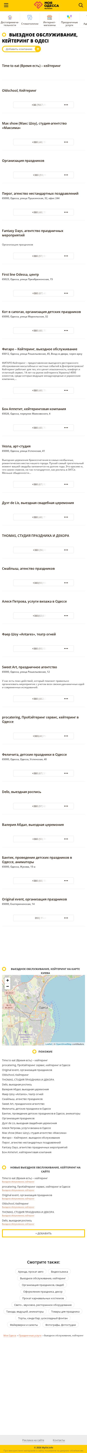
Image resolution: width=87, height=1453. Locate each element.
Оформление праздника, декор (43, 1291)
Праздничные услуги (69, 24)
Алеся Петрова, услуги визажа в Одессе (34, 601)
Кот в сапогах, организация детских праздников (41, 312)
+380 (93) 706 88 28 (43, 839)
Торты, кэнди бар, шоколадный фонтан (43, 1318)
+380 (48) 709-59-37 (43, 330)
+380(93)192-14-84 (43, 583)
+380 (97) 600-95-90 (43, 806)
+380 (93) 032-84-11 (43, 648)
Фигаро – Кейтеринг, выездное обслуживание (39, 349)
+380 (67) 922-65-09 (43, 484)
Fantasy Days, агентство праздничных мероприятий (34, 1147)
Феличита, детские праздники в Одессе (34, 754)
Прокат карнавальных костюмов (43, 1298)
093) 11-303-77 (43, 918)
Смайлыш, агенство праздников (28, 568)
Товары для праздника (65, 1311)
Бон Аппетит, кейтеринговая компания (34, 409)
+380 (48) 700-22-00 (43, 212)
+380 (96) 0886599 (43, 550)
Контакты (59, 1440)
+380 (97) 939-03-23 (43, 256)
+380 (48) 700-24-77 (43, 142)
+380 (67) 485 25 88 (43, 293)
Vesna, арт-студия (16, 446)
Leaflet (48, 1044)
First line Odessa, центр (20, 274)
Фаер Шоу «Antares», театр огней (29, 634)
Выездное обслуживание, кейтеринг (18, 1181)
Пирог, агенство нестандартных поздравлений (40, 193)
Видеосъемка (59, 1271)
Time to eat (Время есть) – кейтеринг (31, 65)
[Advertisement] (43, 947)
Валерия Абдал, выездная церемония (33, 824)
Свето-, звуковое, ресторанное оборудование (43, 1305)
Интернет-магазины (49, 24)
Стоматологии (29, 23)
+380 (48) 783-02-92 (43, 390)
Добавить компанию (19, 49)
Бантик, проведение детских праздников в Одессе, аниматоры (41, 1113)
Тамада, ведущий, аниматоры (25, 1311)
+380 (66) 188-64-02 (43, 880)
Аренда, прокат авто (31, 1271)
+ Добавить (43, 1233)
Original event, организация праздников (34, 899)
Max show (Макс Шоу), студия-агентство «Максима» (34, 1133)
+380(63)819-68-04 (43, 615)
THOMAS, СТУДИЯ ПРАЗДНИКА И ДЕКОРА (35, 535)
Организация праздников (23, 160)
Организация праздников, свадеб (43, 1285)
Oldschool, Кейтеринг (19, 90)
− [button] (7, 986)
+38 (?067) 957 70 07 (43, 105)
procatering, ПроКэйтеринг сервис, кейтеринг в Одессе (36, 1065)
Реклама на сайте (33, 1440)
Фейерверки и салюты (24, 1325)
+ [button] (7, 980)
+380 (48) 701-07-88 (43, 427)
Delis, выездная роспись (21, 792)
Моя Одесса (9, 1335)
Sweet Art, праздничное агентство (29, 667)
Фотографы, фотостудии (60, 1325)
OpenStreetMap (64, 1044)
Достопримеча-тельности (10, 24)
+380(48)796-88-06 (43, 736)
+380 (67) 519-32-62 (43, 773)
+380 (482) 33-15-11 (43, 699)
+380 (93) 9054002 (43, 175)
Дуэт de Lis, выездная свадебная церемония (38, 503)
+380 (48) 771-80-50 (43, 517)
